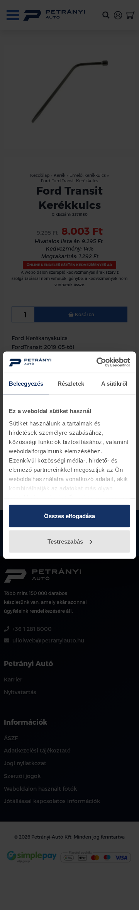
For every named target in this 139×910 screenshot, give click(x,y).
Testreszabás (65, 541)
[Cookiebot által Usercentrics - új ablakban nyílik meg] (98, 362)
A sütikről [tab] (114, 383)
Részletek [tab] (71, 383)
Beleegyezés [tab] (26, 383)
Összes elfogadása (69, 516)
